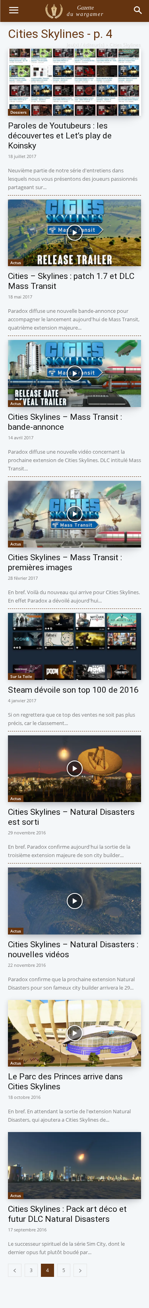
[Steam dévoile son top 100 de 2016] (74, 646)
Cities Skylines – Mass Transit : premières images (65, 562)
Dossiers (18, 112)
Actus (15, 262)
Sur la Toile (21, 676)
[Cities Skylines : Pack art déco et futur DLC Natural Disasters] (74, 1165)
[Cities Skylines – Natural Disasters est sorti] (74, 768)
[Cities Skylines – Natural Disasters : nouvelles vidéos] (74, 901)
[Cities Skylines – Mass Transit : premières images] (74, 514)
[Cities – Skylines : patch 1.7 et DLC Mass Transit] (74, 233)
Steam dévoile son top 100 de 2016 (73, 690)
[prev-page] (14, 1270)
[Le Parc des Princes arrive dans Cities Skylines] (74, 1033)
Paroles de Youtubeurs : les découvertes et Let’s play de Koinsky (60, 135)
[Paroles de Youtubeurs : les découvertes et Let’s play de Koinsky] (74, 82)
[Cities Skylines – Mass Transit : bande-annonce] (74, 373)
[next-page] (80, 1270)
